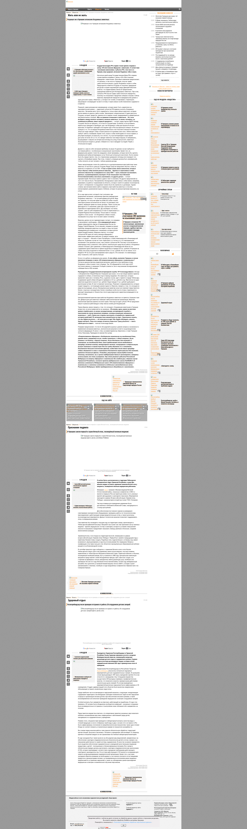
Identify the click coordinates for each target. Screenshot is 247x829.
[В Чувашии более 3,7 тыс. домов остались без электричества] (155, 200)
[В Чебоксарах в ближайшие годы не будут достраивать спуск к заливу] (155, 266)
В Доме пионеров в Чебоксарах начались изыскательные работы (82, 506)
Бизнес (107, 9)
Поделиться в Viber (68, 89)
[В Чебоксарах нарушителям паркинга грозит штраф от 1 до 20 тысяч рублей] (155, 218)
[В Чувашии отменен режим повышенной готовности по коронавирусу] (155, 125)
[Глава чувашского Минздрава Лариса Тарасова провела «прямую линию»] (155, 384)
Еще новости (165, 80)
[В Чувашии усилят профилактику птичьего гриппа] (155, 109)
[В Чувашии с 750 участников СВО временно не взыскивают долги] (134, 204)
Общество (98, 9)
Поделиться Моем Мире (68, 75)
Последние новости (165, 13)
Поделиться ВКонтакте (68, 68)
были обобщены (102, 671)
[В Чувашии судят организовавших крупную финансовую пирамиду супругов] (155, 366)
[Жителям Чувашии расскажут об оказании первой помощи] (73, 583)
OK (123, 825)
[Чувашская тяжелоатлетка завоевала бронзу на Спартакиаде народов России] (117, 384)
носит (106, 490)
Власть (90, 9)
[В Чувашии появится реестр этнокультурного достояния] (155, 168)
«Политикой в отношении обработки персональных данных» (132, 822)
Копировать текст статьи (68, 96)
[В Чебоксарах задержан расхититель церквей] (155, 181)
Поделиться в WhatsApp (68, 85)
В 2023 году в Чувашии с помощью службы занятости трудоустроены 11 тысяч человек (82, 92)
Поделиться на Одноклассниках (68, 81)
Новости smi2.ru (165, 96)
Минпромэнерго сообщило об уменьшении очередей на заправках (82, 678)
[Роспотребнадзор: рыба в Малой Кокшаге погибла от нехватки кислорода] (155, 402)
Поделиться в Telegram (68, 92)
